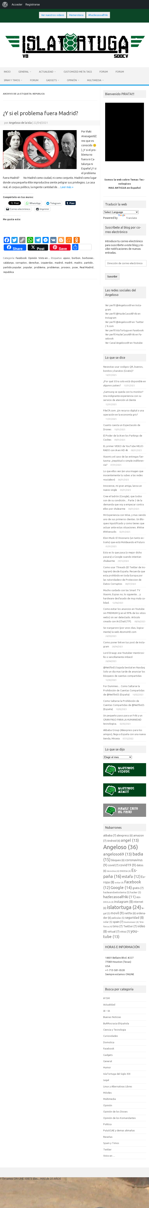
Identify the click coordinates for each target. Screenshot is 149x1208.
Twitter (130, 926)
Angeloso (120, 847)
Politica (107, 1124)
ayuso (66, 258)
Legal (106, 1080)
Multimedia (94, 80)
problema (39, 267)
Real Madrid (86, 267)
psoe (75, 267)
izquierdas (47, 262)
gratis (138, 888)
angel (130, 840)
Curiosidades (110, 1035)
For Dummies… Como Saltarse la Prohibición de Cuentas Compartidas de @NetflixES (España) (124, 690)
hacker (135, 892)
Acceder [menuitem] (17, 4)
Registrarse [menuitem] (32, 4)
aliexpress (125, 835)
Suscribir (112, 276)
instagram (123, 901)
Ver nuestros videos (52, 15)
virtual (113, 931)
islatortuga (124, 907)
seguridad (134, 917)
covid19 (127, 865)
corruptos (21, 262)
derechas (34, 262)
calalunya (8, 262)
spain (118, 921)
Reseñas (108, 1136)
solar (107, 921)
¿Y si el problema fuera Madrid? (40, 113)
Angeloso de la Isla (20, 122)
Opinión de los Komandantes (119, 1118)
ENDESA (125, 871)
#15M (106, 998)
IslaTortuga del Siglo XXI (116, 1073)
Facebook (21, 258)
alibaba (109, 835)
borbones (87, 258)
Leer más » (67, 187)
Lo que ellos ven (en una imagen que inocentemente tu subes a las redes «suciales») (123, 475)
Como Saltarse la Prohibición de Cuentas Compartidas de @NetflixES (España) (123, 705)
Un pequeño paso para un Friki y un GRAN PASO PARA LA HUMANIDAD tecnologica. (122, 719)
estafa (131, 876)
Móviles (107, 1092)
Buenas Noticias (112, 1017)
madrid (59, 262)
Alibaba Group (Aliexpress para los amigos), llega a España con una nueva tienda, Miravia (124, 734)
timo (118, 926)
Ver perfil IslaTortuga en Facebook (124, 330)
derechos (113, 871)
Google (121, 887)
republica (8, 272)
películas (118, 917)
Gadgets (51, 80)
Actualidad (46, 71)
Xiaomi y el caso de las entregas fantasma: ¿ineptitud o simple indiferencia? (123, 460)
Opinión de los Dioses (115, 1111)
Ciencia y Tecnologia (114, 1029)
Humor (107, 1067)
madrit (68, 262)
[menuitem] (5, 4)
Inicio (7, 71)
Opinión (72, 80)
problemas (53, 267)
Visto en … (109, 1155)
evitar (119, 882)
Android (113, 840)
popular (27, 267)
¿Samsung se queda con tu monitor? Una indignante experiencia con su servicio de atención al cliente (123, 395)
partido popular (12, 267)
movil (117, 913)
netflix (130, 913)
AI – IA (106, 1010)
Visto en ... (44, 258)
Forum (104, 71)
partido (88, 262)
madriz (78, 262)
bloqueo (118, 860)
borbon (76, 258)
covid (113, 865)
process (65, 267)
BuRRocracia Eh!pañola (116, 1023)
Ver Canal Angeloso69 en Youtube (124, 342)
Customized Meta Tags (78, 71)
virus (125, 931)
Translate (131, 217)
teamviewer (131, 922)
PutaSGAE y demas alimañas (119, 1130)
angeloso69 (117, 854)
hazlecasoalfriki (119, 897)
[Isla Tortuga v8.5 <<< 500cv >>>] (74, 60)
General (23, 71)
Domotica (108, 1042)
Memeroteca (76, 15)
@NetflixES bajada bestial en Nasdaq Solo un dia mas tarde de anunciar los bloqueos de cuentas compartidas (124, 671)
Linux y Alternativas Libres (117, 1086)
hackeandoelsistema (116, 892)
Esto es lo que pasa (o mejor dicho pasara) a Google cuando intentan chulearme (122, 556)
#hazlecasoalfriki (98, 15)
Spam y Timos (12, 80)
